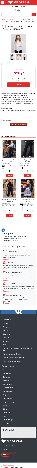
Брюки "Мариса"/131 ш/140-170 (11, 199)
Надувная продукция (10, 402)
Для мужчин (7, 370)
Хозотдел (6, 380)
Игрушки (6, 395)
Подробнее (6, 259)
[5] (21, 69)
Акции (5, 345)
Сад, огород (7, 413)
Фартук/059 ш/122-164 (27, 199)
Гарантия (6, 338)
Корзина (5, 467)
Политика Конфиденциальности (13, 357)
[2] (17, 69)
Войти (4, 465)
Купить (18, 85)
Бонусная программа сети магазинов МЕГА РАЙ (17, 349)
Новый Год (6, 405)
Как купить (6, 327)
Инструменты (7, 398)
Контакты (6, 341)
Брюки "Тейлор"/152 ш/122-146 (11, 160)
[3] (18, 69)
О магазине (7, 334)
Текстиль (6, 423)
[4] (20, 69)
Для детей (6, 377)
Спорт (5, 416)
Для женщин (7, 373)
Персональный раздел (8, 453)
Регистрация (11, 465)
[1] (15, 69)
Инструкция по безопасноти (12, 361)
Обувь (5, 409)
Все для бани (7, 384)
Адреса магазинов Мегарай (12, 354)
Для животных (7, 391)
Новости (6, 323)
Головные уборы (8, 388)
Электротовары (8, 420)
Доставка (6, 330)
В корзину (9, 175)
